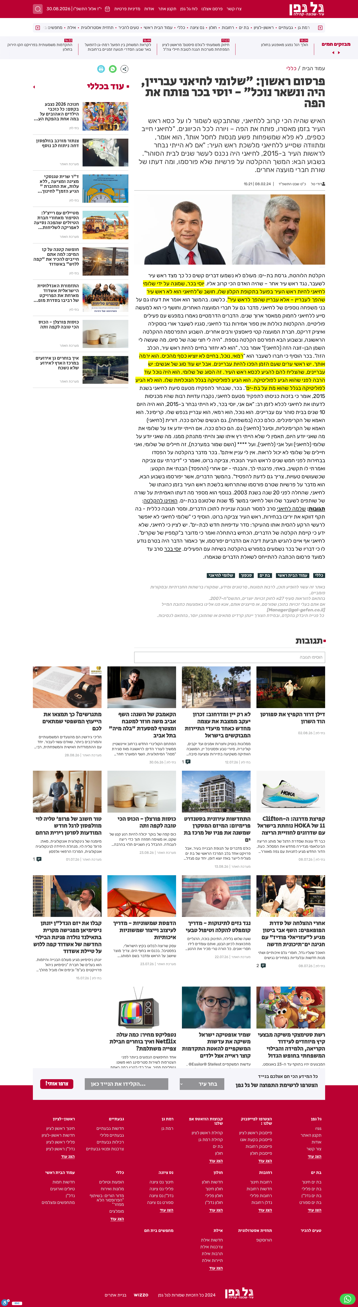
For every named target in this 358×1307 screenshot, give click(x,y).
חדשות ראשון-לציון (58, 1135)
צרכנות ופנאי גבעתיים (105, 1149)
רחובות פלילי (261, 1195)
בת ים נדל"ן (311, 1195)
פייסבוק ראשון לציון (255, 1132)
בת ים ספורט (310, 1202)
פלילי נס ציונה (161, 1189)
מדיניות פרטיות (127, 8)
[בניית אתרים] (141, 1295)
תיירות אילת (212, 1260)
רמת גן (304, 27)
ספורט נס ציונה (160, 1202)
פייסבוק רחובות (258, 1146)
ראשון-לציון (264, 27)
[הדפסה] (101, 69)
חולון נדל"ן (214, 1202)
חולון (213, 27)
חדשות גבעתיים (110, 1128)
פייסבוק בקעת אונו (256, 1139)
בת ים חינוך (311, 1182)
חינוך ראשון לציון (60, 1128)
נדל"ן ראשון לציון (60, 1149)
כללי (181, 27)
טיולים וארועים (62, 1189)
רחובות (228, 27)
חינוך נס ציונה (161, 1182)
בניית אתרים (115, 1295)
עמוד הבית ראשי (158, 27)
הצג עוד (314, 1156)
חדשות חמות (63, 1182)
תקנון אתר (167, 8)
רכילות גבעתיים (110, 1142)
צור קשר (313, 1149)
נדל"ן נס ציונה (161, 1195)
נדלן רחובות (261, 1202)
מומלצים (116, 1211)
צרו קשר (234, 8)
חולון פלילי (214, 1195)
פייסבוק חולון (261, 1153)
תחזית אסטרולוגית (97, 27)
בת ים (244, 27)
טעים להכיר (128, 27)
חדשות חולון (212, 1182)
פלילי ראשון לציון (60, 1142)
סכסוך (246, 575)
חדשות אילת (212, 1240)
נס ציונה (197, 27)
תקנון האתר (311, 1135)
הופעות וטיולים (111, 1182)
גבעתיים (286, 27)
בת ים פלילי (311, 1189)
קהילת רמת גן (210, 1139)
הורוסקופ (264, 1240)
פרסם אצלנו (212, 8)
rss (318, 1128)
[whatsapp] (113, 69)
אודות (149, 8)
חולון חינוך (214, 1189)
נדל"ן (70, 1195)
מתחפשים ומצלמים (58, 1202)
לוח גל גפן (189, 8)
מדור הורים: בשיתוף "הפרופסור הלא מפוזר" (107, 1200)
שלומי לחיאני (221, 575)
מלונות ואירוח (112, 1189)
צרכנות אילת (211, 1246)
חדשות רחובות (259, 1189)
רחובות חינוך (261, 1182)
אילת (71, 27)
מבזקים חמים (336, 44)
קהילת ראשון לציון (207, 1132)
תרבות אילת (212, 1253)
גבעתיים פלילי (112, 1135)
